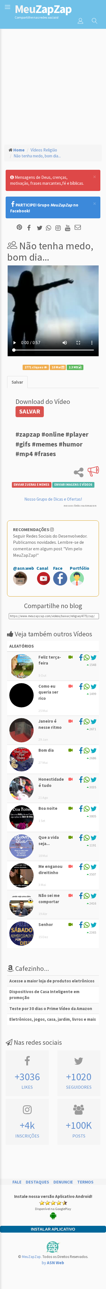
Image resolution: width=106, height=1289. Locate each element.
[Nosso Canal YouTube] (68, 227)
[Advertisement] (53, 84)
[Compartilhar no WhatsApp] (50, 227)
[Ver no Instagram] (58, 227)
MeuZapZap (31, 1256)
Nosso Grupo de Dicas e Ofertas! (53, 499)
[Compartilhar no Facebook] (30, 227)
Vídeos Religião (44, 150)
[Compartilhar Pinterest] (19, 227)
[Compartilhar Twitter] (41, 227)
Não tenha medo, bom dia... (37, 156)
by (53, 1262)
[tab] (17, 382)
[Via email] (78, 227)
